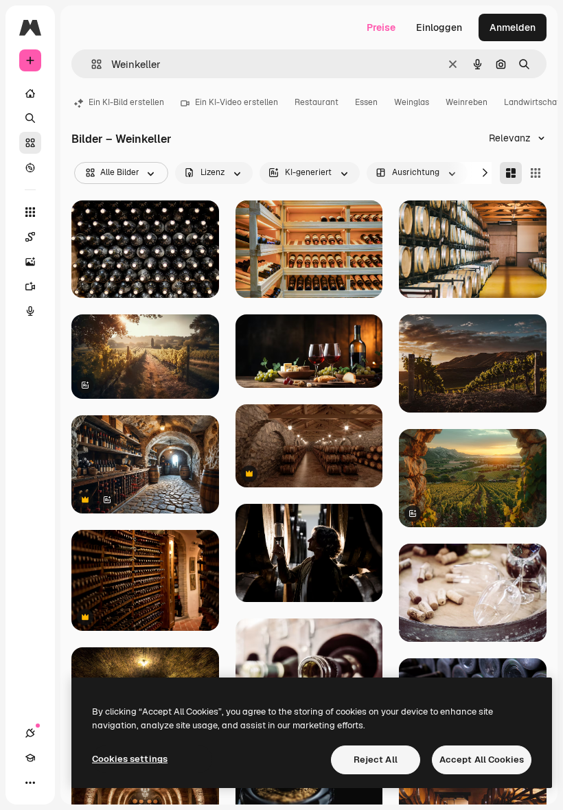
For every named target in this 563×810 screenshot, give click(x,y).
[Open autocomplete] (91, 64)
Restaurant (316, 102)
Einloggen (439, 27)
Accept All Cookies (481, 759)
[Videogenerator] (30, 286)
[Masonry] (511, 173)
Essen (366, 102)
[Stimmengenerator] (30, 311)
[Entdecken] (30, 167)
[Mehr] (30, 783)
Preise (381, 27)
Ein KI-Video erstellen (236, 102)
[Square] (536, 173)
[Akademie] (30, 758)
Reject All (376, 759)
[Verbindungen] (30, 733)
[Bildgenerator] (30, 262)
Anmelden (513, 27)
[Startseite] (30, 93)
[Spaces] (30, 237)
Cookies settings (130, 759)
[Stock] (30, 143)
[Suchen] (30, 118)
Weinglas (411, 102)
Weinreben (466, 102)
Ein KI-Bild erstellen (126, 102)
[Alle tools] (30, 212)
